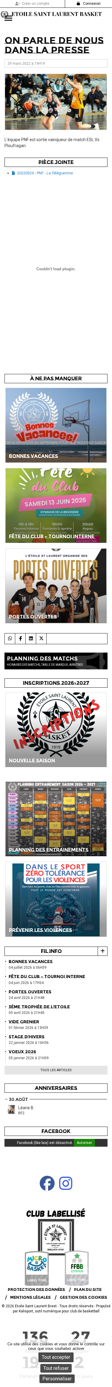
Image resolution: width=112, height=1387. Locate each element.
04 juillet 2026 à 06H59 (28, 967)
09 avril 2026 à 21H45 (27, 1013)
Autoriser (84, 1143)
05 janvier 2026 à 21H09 (29, 1058)
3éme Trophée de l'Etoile (39, 1006)
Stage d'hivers (27, 1036)
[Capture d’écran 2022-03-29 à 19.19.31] (56, 101)
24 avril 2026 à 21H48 (27, 998)
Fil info (51, 951)
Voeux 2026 (22, 1051)
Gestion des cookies (83, 1297)
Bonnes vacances (31, 961)
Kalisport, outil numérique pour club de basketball (59, 1311)
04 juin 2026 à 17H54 (26, 983)
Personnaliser (57, 1379)
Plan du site (88, 1289)
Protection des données (36, 1289)
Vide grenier (24, 1021)
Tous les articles (56, 1070)
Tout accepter (56, 1357)
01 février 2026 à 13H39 (28, 1028)
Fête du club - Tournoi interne (47, 976)
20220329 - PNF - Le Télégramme (45, 173)
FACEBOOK (56, 1131)
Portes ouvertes (30, 991)
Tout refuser (56, 1368)
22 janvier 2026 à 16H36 (29, 1043)
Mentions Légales (30, 1297)
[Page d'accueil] (56, 1242)
